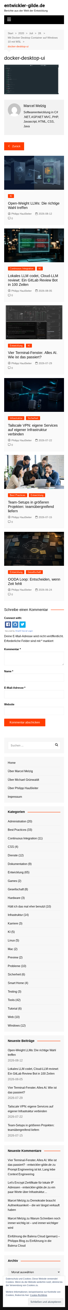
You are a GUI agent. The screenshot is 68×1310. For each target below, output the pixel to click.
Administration (17, 821)
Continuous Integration (21, 268)
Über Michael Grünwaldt (23, 779)
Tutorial (12, 1008)
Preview (13, 957)
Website (9, 704)
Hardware (14, 897)
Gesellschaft (34, 572)
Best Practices (17, 495)
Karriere (13, 923)
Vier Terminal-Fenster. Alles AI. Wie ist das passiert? (32, 1090)
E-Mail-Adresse (14, 687)
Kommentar (12, 649)
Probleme (14, 966)
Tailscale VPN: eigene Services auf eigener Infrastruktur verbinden (33, 429)
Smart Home (16, 983)
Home (12, 762)
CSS (11, 846)
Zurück (16, 146)
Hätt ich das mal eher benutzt (26, 906)
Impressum (15, 796)
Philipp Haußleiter (21, 213)
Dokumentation (17, 863)
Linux (11, 940)
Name (8, 671)
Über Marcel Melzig (20, 771)
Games (12, 880)
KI (11, 196)
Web (11, 1017)
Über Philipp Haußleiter (23, 788)
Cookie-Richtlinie (38, 1295)
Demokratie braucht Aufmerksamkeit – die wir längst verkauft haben (33, 1205)
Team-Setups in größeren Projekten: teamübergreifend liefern (31, 506)
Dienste (13, 855)
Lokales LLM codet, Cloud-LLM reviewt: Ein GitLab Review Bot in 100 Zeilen (33, 280)
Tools (11, 1000)
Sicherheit (33, 418)
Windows (14, 1025)
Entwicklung (16, 345)
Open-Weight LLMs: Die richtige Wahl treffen (32, 1053)
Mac (10, 949)
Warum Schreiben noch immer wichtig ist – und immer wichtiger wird (34, 1223)
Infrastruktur (16, 418)
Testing (12, 991)
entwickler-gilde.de (24, 5)
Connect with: (13, 617)
